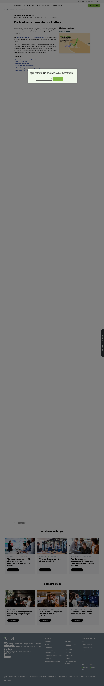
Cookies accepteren (58, 78)
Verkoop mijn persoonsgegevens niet (44, 78)
